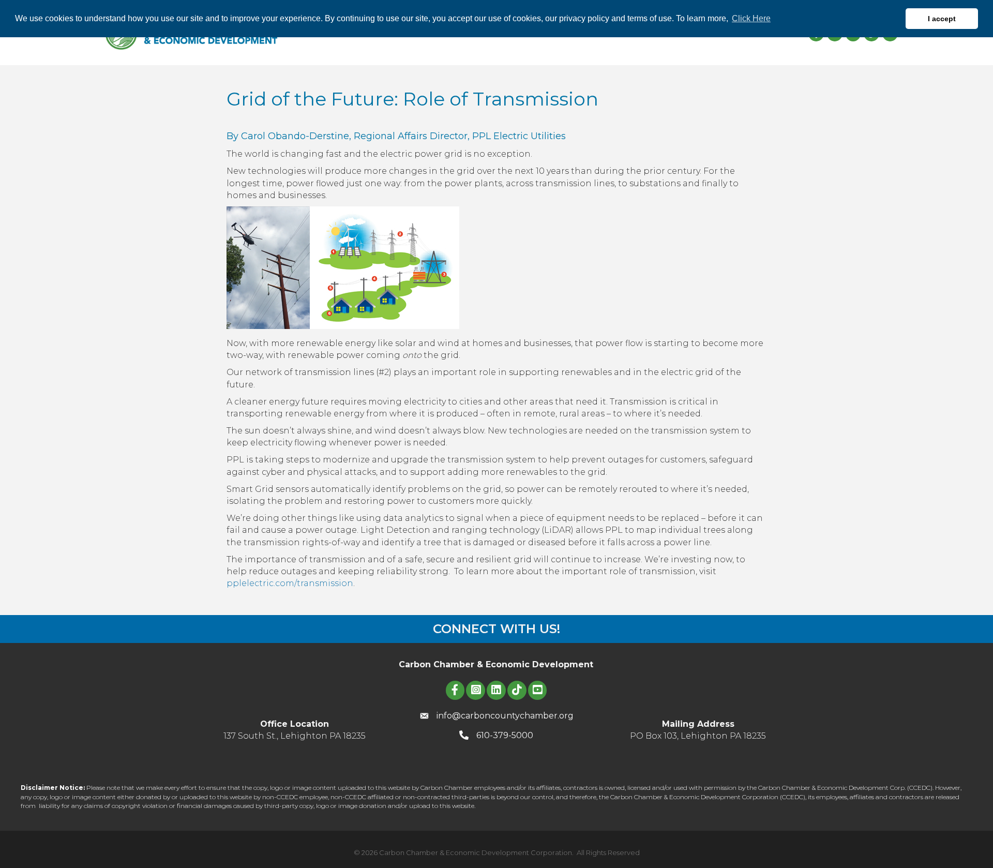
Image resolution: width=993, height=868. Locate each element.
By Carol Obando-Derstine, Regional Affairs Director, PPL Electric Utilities (396, 136)
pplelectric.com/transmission (290, 583)
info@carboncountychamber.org (505, 716)
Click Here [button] (751, 18)
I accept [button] (942, 18)
